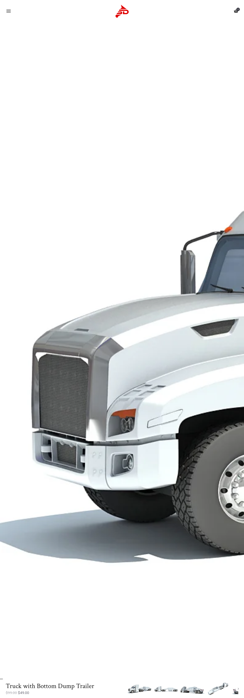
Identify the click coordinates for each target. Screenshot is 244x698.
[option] (140, 689)
